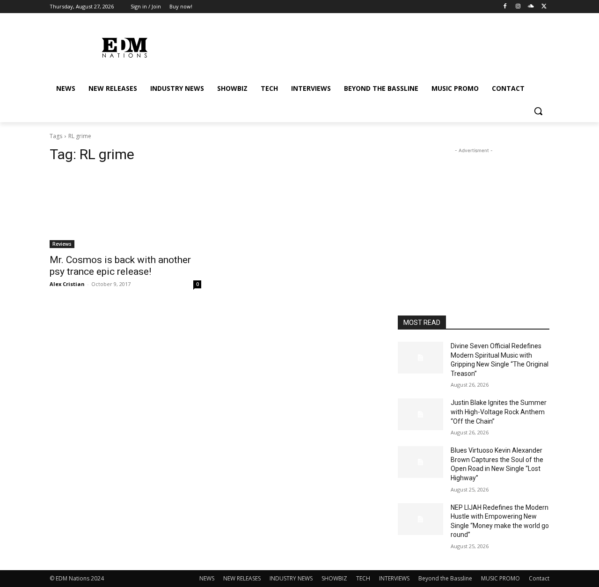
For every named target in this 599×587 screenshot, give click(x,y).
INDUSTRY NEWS (291, 578)
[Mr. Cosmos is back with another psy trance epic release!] (125, 210)
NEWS (206, 578)
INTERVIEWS (394, 578)
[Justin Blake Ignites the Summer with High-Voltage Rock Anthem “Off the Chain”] (420, 414)
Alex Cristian (67, 283)
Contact (539, 578)
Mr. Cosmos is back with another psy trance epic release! (120, 265)
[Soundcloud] (531, 6)
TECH (363, 578)
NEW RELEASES (242, 578)
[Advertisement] (473, 213)
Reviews (62, 244)
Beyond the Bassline (445, 578)
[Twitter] (544, 6)
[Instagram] (518, 6)
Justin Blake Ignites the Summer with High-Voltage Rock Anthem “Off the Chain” (499, 412)
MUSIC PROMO (500, 578)
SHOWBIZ (334, 578)
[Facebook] (505, 6)
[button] (538, 111)
